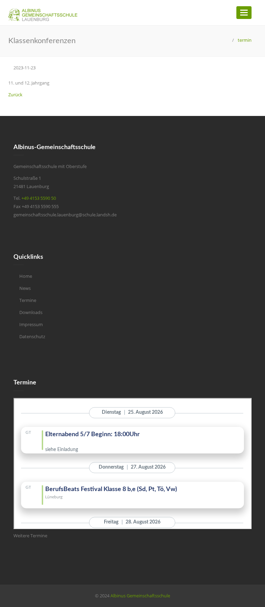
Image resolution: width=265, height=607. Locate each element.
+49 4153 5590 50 (38, 198)
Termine (27, 300)
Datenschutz (32, 336)
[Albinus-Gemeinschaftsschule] (227, 40)
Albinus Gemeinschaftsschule (140, 596)
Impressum (31, 324)
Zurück (15, 94)
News (25, 288)
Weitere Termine (30, 535)
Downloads (30, 312)
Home (25, 276)
